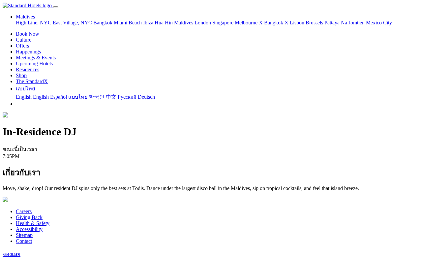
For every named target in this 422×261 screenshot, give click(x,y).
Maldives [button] (25, 16)
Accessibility (29, 229)
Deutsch (146, 97)
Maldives (183, 22)
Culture (23, 40)
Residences (27, 69)
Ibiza (148, 22)
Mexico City (379, 22)
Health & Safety (32, 223)
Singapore (222, 22)
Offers (22, 46)
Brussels (314, 22)
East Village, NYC (72, 22)
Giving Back (29, 217)
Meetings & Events (36, 57)
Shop (21, 75)
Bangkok (102, 22)
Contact (24, 241)
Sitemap (24, 235)
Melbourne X (249, 22)
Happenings (28, 51)
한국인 (97, 97)
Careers (24, 211)
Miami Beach (128, 22)
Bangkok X (276, 22)
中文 (111, 97)
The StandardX (32, 81)
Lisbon (297, 22)
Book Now (27, 34)
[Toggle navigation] (55, 7)
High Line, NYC (33, 22)
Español (58, 97)
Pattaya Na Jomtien (344, 22)
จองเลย (11, 254)
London (203, 22)
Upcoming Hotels (34, 63)
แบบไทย (25, 88)
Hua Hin (164, 22)
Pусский (127, 97)
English (24, 97)
